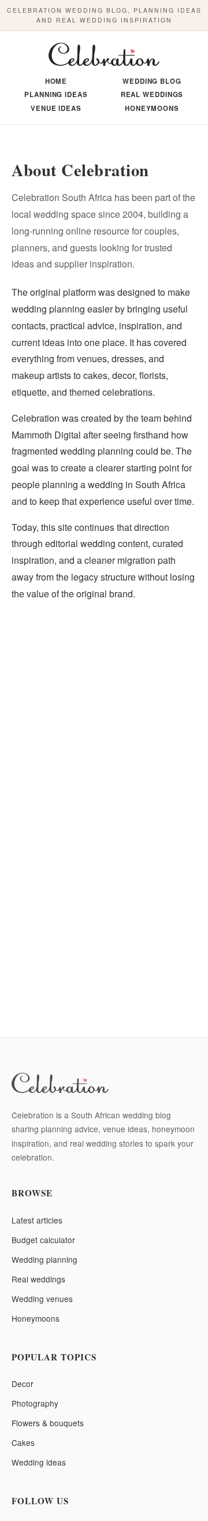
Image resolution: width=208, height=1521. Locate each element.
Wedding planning (44, 1259)
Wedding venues (42, 1298)
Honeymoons (152, 108)
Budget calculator (43, 1239)
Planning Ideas (56, 94)
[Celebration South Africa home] (104, 56)
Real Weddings (152, 94)
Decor (23, 1383)
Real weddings (38, 1279)
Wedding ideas (39, 1462)
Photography (35, 1403)
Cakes (23, 1442)
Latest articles (37, 1220)
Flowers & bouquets (48, 1423)
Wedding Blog (151, 81)
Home (56, 81)
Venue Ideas (56, 108)
